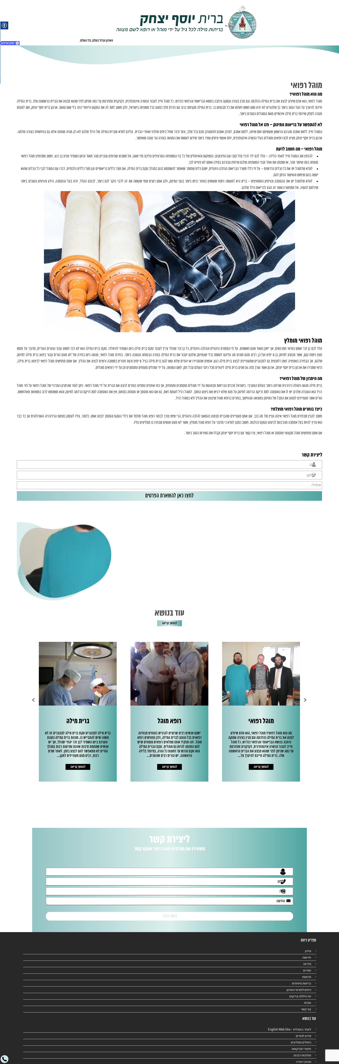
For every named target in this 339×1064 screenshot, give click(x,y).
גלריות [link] (307, 960)
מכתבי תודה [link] (303, 1058)
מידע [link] (308, 947)
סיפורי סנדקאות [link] (301, 1045)
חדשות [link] (307, 954)
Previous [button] (305, 700)
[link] (187, 23)
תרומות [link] (306, 973)
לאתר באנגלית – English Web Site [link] (289, 1026)
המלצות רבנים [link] (302, 1051)
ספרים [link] (307, 967)
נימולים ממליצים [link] (301, 1039)
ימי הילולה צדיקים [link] (300, 993)
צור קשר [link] (306, 1005)
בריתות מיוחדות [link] (301, 980)
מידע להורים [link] (303, 1032)
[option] (261, 712)
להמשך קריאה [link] (169, 623)
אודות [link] (307, 999)
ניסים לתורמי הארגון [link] (299, 986)
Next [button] (33, 700)
